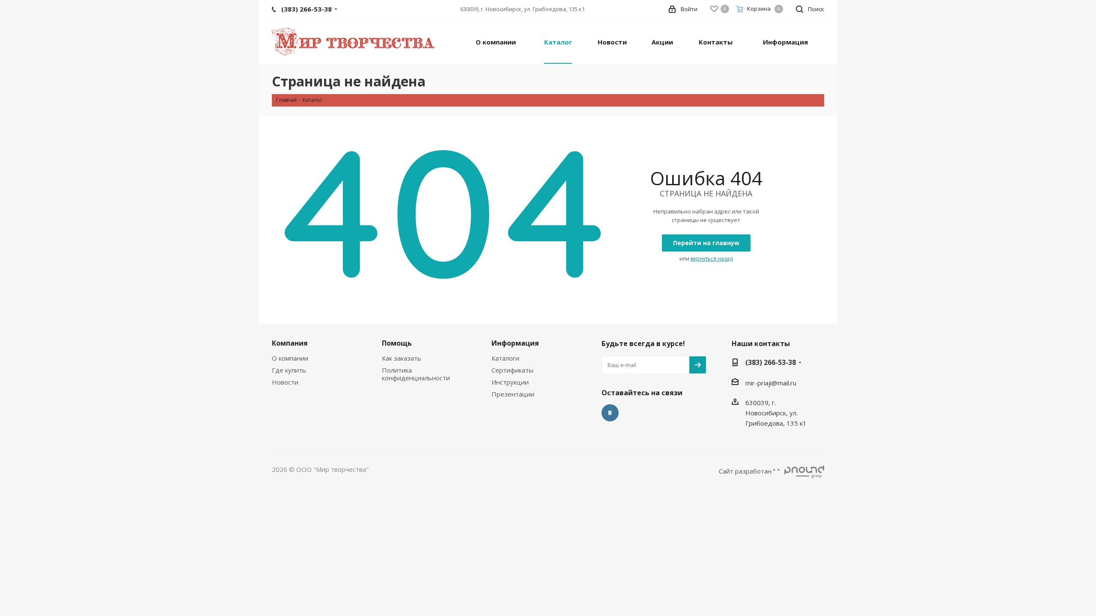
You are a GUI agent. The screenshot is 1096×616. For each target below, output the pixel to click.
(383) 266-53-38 (770, 362)
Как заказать (401, 358)
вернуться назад (712, 258)
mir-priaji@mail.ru (770, 383)
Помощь (397, 343)
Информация (515, 343)
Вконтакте (610, 412)
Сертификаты (512, 370)
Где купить (289, 370)
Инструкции (510, 382)
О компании (290, 358)
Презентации (512, 394)
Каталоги (505, 358)
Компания (290, 343)
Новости (285, 382)
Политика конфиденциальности (416, 374)
